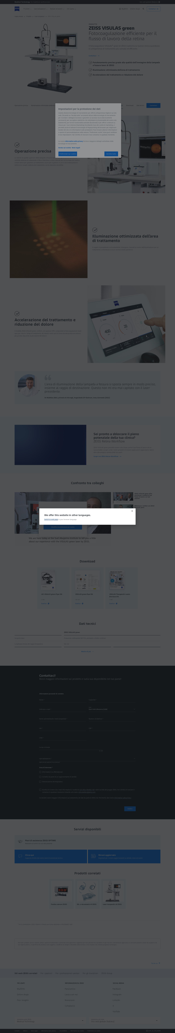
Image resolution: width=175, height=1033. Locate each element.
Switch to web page (51, 519)
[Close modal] (132, 511)
